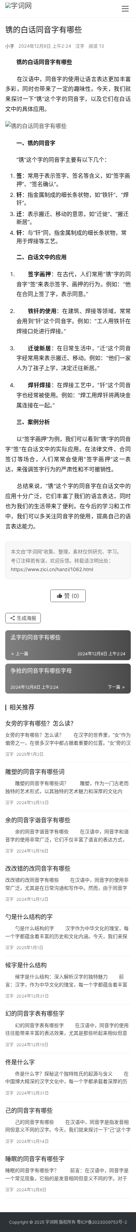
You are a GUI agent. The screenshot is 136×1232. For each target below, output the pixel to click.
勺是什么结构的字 (29, 916)
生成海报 (25, 618)
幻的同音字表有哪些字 (35, 1013)
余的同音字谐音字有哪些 (37, 820)
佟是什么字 (20, 1062)
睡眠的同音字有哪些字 (35, 1158)
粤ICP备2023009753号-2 (102, 1222)
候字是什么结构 (26, 965)
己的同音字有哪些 (29, 1110)
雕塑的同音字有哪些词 (35, 771)
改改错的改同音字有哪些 (37, 868)
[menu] (125, 8)
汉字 (79, 46)
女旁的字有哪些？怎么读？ (40, 723)
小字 (9, 46)
